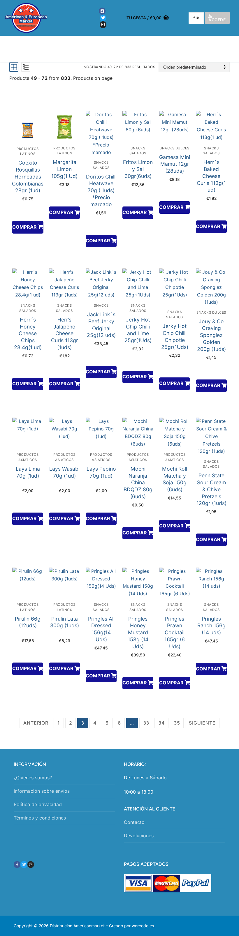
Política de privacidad (38, 804)
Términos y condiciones (40, 818)
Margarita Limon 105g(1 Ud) (64, 169)
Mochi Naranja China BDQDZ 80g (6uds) (138, 482)
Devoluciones (139, 835)
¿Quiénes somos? (33, 777)
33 (146, 723)
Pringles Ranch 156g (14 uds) (211, 626)
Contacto (134, 822)
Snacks (101, 305)
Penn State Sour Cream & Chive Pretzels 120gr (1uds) (211, 489)
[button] (27, 227)
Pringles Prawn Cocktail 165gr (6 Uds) (174, 632)
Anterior (35, 723)
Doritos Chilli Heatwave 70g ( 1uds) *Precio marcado (101, 190)
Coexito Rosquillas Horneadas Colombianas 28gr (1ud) (27, 176)
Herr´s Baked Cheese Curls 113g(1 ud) (211, 176)
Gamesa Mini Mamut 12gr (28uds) (174, 164)
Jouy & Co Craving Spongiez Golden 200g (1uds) (211, 335)
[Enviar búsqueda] (196, 18)
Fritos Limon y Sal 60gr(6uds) (138, 169)
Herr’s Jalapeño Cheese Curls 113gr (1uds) (64, 333)
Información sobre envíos (42, 791)
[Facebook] (102, 11)
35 (177, 723)
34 (161, 723)
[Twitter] (103, 18)
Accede (217, 19)
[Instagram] (103, 24)
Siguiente (202, 723)
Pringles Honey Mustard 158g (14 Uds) (138, 632)
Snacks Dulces (174, 148)
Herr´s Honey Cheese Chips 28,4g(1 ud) (28, 333)
